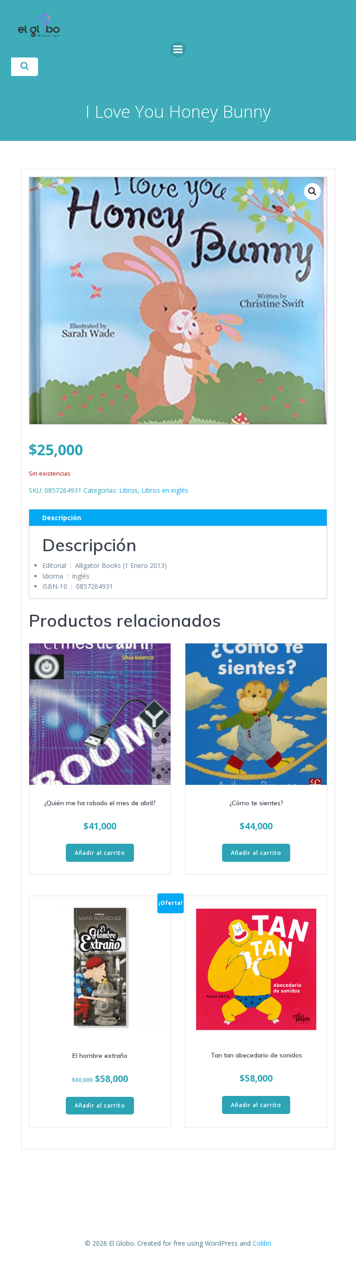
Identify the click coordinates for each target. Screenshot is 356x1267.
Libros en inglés (164, 490)
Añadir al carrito (100, 853)
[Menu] (178, 49)
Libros (128, 490)
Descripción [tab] (61, 517)
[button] (312, 191)
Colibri (262, 1243)
